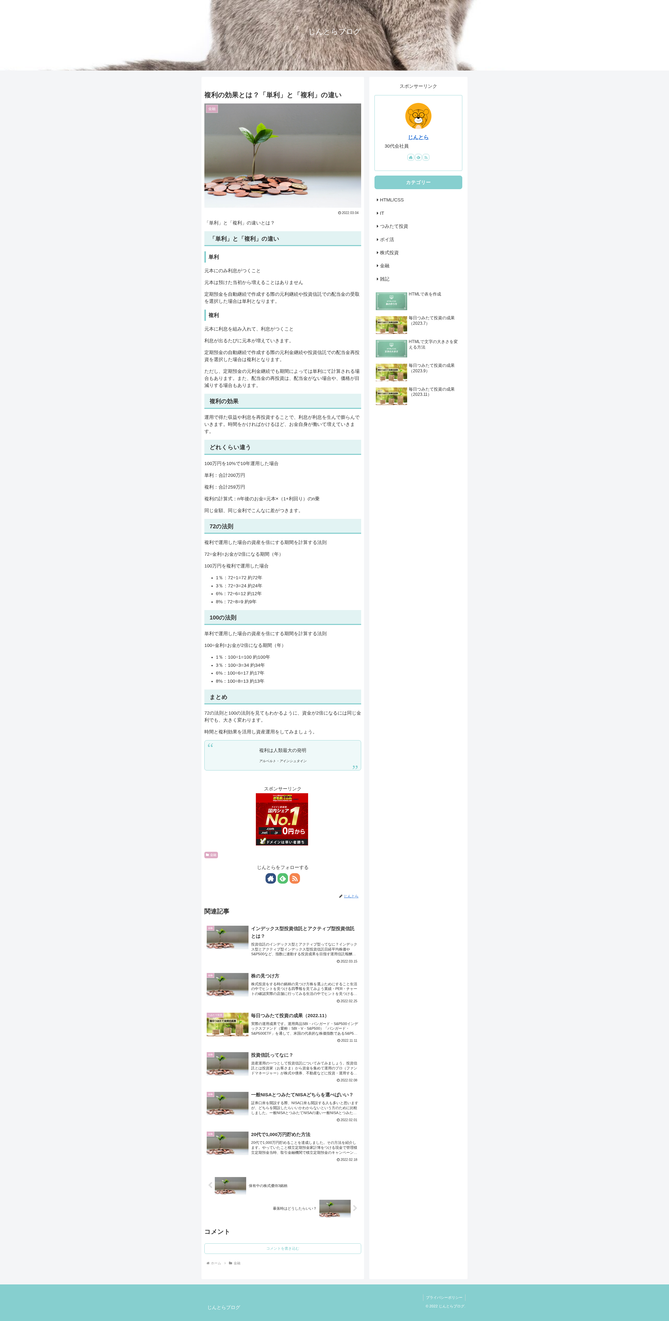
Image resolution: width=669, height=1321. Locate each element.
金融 (213, 855)
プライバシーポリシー (444, 1297)
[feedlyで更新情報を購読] (283, 878)
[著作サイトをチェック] (271, 878)
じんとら (418, 137)
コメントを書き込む (282, 1248)
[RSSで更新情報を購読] (295, 878)
